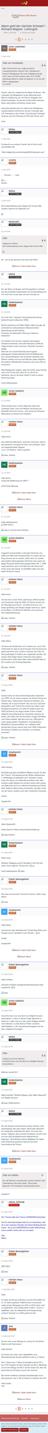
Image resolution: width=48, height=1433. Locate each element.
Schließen (23, 1430)
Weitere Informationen (10, 1430)
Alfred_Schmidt (10, 33)
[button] (3, 3)
